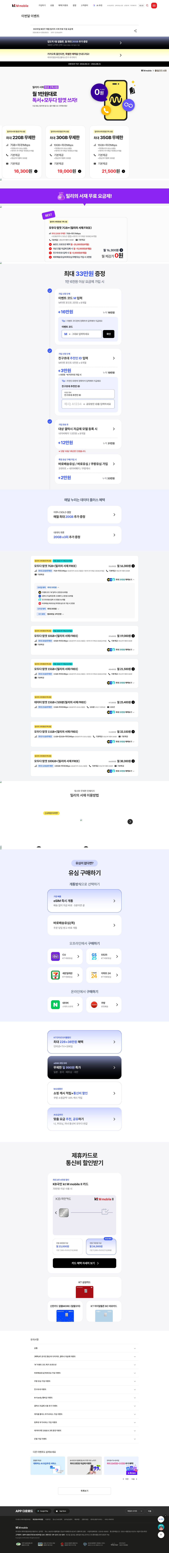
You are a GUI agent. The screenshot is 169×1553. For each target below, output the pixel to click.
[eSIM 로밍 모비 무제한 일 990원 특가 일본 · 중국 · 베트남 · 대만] (84, 1069)
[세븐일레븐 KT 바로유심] (41, 975)
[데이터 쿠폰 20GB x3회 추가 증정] (84, 538)
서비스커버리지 (109, 1519)
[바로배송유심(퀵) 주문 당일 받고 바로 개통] (84, 925)
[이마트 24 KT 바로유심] (126, 975)
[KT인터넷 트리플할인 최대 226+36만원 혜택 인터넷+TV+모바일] (84, 1043)
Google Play (44, 1511)
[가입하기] (24, 152)
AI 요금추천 (110, 5)
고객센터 (84, 5)
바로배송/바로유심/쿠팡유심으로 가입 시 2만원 (58, 603)
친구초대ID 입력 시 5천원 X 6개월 (53, 600)
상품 (52, 5)
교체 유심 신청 (119, 5)
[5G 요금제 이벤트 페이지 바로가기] (84, 1466)
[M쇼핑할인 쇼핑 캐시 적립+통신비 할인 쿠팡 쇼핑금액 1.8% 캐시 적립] (84, 1094)
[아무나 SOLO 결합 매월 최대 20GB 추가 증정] (84, 516)
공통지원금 (85, 1519)
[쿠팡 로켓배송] (126, 1009)
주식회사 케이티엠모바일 (23, 1519)
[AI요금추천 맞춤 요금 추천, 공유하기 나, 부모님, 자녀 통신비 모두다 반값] (84, 1123)
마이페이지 (133, 5)
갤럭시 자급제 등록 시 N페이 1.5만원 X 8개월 (57, 596)
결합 (74, 5)
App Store (63, 1511)
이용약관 (47, 1519)
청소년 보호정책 (57, 1519)
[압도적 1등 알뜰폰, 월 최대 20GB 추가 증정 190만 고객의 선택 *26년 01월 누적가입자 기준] (84, 43)
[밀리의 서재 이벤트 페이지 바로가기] (47, 1466)
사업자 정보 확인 (141, 1531)
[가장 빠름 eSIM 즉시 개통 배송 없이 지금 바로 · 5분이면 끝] (84, 902)
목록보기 (84, 1491)
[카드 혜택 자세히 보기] (84, 1263)
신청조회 (126, 5)
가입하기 (42, 5)
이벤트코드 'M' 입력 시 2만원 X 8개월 (54, 592)
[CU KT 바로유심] (41, 957)
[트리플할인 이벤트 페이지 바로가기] (121, 1466)
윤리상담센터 (68, 1519)
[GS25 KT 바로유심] (126, 957)
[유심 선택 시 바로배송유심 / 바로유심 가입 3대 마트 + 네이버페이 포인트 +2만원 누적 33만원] (84, 471)
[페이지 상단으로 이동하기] (161, 1535)
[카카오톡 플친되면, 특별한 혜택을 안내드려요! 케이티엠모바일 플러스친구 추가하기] (84, 55)
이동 (149, 1511)
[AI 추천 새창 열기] (161, 1519)
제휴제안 (77, 1519)
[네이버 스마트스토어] (41, 1009)
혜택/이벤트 (63, 5)
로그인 (141, 6)
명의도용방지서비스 (96, 1519)
